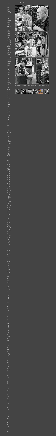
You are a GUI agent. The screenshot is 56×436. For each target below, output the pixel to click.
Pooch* (7, 306)
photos (8, 3)
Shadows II (8, 259)
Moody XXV (8, 298)
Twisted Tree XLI (8, 188)
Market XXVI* (8, 211)
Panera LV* (8, 91)
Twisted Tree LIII (8, 177)
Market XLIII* (8, 78)
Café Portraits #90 (9, 52)
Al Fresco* (8, 251)
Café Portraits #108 (9, 31)
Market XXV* (8, 213)
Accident (8, 366)
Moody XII (8, 326)
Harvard (7, 411)
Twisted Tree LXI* (8, 171)
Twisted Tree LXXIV (9, 148)
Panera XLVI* (8, 98)
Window (8, 270)
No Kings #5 (8, 37)
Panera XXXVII (8, 106)
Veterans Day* (8, 245)
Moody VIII (8, 331)
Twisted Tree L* (8, 179)
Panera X (8, 130)
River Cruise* (8, 149)
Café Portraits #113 (9, 27)
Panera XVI (8, 122)
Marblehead (8, 410)
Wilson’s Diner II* (9, 269)
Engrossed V (8, 216)
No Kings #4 (8, 45)
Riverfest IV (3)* (8, 260)
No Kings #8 (8, 18)
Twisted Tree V (8, 271)
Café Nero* (8, 200)
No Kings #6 (8, 32)
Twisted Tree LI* (8, 178)
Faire (7, 359)
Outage (7, 383)
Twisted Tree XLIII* (9, 187)
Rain (7, 351)
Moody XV (8, 322)
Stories (8, 7)
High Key (8, 257)
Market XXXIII (8, 147)
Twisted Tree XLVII (8, 183)
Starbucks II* (8, 126)
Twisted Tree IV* (8, 272)
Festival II (8, 365)
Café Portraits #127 (9, 16)
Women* (8, 292)
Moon (7, 380)
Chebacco (8, 422)
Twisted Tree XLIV (8, 186)
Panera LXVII (8, 73)
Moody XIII (8, 325)
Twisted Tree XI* (8, 237)
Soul (7, 350)
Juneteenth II (8, 88)
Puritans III (8, 371)
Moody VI (8, 339)
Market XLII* (8, 80)
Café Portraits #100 (9, 38)
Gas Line (8, 276)
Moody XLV (8, 239)
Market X (8, 332)
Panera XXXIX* (8, 104)
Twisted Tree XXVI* (9, 207)
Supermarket (8, 345)
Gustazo (8, 323)
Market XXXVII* (8, 138)
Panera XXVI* (8, 114)
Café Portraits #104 (9, 34)
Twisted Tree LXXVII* (9, 141)
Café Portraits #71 (9, 66)
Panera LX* (8, 85)
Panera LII (8, 93)
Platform (7, 344)
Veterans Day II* (8, 133)
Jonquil (7, 375)
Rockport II (8, 252)
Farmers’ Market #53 (9, 41)
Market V (8, 414)
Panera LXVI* (8, 76)
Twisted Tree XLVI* (9, 185)
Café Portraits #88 (9, 53)
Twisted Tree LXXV (8, 143)
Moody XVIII (8, 318)
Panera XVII (8, 120)
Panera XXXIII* (8, 109)
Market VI (8, 413)
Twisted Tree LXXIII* (9, 150)
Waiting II (8, 275)
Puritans (7, 373)
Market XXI (8, 218)
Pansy (7, 399)
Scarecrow (8, 412)
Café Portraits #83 (9, 57)
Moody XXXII (8, 289)
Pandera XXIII (8, 116)
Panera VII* (8, 134)
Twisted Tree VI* (8, 266)
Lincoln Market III (8, 146)
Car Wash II (8, 302)
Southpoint (8, 362)
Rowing (7, 343)
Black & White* (8, 288)
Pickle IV (7, 290)
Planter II (8, 396)
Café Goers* (8, 140)
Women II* (8, 279)
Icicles (7, 382)
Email (7, 5)
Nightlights (8, 378)
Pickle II (7, 319)
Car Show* (8, 77)
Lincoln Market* (8, 151)
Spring (7, 424)
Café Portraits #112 (9, 28)
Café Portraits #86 (9, 55)
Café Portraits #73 (9, 65)
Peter (7, 429)
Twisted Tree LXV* (9, 165)
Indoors (7, 300)
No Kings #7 (8, 30)
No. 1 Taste (8, 101)
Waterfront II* (8, 144)
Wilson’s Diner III (8, 243)
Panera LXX (8, 67)
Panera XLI (8, 103)
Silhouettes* (8, 180)
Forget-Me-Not (8, 336)
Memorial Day (8, 46)
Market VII (8, 395)
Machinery (8, 386)
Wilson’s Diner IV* (9, 227)
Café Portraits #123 (9, 19)
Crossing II (8, 264)
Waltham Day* (8, 212)
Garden (7, 398)
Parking (7, 320)
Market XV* (8, 258)
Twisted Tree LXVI (8, 164)
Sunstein (7, 352)
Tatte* (7, 107)
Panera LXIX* (8, 69)
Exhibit (7, 384)
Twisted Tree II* (8, 273)
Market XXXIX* (8, 90)
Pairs (7, 285)
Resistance (8, 349)
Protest (7, 333)
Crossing (8, 286)
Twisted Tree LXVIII (9, 157)
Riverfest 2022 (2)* (9, 229)
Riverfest (7, 370)
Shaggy (7, 283)
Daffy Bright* (8, 238)
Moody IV (8, 403)
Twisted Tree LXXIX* (9, 137)
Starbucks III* (8, 125)
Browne (7, 367)
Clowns (7, 360)
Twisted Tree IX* (8, 250)
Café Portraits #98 (9, 43)
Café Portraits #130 (9, 14)
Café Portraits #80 (9, 59)
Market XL (8, 87)
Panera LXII (8, 84)
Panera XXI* (8, 117)
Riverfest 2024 (8, 89)
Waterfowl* (8, 294)
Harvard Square (8, 194)
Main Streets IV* (8, 199)
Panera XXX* (8, 111)
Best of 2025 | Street (9, 25)
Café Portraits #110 (9, 29)
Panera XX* (8, 118)
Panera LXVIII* (8, 70)
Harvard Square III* (9, 132)
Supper (7, 363)
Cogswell (8, 390)
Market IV (8, 415)
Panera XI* (8, 129)
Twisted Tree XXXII (9, 201)
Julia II (7, 254)
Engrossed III (8, 220)
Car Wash (8, 303)
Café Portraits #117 (9, 23)
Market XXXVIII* (8, 136)
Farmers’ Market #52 (9, 44)
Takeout (7, 334)
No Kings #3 (8, 49)
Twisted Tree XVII (8, 222)
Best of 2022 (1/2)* (9, 191)
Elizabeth (8, 416)
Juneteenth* (8, 160)
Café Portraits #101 (9, 36)
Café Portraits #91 (9, 51)
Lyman (7, 368)
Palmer (7, 408)
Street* (7, 315)
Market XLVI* (8, 74)
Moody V (8, 346)
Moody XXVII (8, 296)
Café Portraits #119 (9, 22)
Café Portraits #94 (9, 47)
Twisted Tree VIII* (8, 262)
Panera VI (8, 153)
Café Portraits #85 (9, 56)
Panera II (8, 182)
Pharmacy (8, 128)
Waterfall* (8, 301)
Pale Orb (8, 377)
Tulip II (7, 316)
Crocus (7, 376)
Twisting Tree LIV (8, 176)
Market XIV (8, 265)
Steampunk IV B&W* (9, 235)
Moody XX (8, 309)
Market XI (8, 330)
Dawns (7, 381)
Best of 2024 (8, 60)
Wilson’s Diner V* (9, 82)
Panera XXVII (8, 113)
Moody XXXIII (8, 281)
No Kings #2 (8, 50)
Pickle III (7, 293)
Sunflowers (8, 317)
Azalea (7, 402)
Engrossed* (8, 255)
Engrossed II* (8, 253)
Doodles (8, 417)
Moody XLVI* (8, 236)
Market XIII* (8, 267)
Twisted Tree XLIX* (9, 181)
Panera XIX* (8, 119)
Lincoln (7, 392)
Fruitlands (8, 409)
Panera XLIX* (8, 95)
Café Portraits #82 (9, 58)
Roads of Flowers (8, 192)
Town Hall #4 (8, 13)
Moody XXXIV (8, 280)
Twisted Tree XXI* (8, 214)
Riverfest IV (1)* (8, 261)
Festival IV (8, 162)
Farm (7, 430)
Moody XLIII (8, 242)
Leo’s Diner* (8, 121)
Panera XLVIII (8, 96)
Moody (7, 405)
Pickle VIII (8, 161)
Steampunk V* (8, 168)
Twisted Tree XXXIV (9, 197)
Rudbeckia (8, 256)
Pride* (7, 232)
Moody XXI (8, 308)
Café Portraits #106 (9, 33)
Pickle (7, 321)
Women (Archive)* (9, 244)
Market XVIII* (8, 223)
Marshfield (8, 388)
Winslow (8, 389)
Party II (7, 347)
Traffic (7, 374)
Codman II (8, 328)
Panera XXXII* (8, 110)
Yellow (7, 335)
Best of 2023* (8, 124)
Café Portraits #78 (9, 61)
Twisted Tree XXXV (9, 195)
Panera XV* (8, 123)
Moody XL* (8, 247)
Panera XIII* (8, 127)
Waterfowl (8, 372)
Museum (8, 428)
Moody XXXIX (8, 248)
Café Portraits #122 (9, 20)
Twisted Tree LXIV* (9, 166)
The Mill (7, 387)
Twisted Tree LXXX (8, 135)
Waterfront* (8, 240)
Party (7, 361)
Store (7, 268)
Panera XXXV (8, 108)
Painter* (8, 287)
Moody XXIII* (8, 304)
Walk (7, 425)
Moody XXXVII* (8, 274)
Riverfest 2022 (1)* (9, 230)
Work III (7, 299)
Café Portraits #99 (9, 40)
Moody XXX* (8, 291)
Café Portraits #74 (9, 64)
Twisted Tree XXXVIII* (9, 190)
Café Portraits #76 (9, 62)
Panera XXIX (8, 112)
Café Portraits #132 (9, 12)
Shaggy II (8, 278)
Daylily (7, 419)
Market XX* (8, 219)
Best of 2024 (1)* (9, 83)
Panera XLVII (8, 97)
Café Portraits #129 (9, 15)
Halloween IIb (8, 354)
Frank (7, 312)
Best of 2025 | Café (9, 26)
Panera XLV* (8, 99)
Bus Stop (8, 432)
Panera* (8, 189)
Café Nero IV (8, 184)
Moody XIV (8, 324)
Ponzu (7, 193)
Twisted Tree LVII (8, 174)
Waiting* (8, 284)
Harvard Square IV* (9, 131)
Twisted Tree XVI (8, 225)
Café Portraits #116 (9, 24)
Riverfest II (8, 393)
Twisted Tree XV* (8, 226)
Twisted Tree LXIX (8, 155)
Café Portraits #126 (9, 17)
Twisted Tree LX (8, 172)
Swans (7, 379)
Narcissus (8, 340)
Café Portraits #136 (9, 9)
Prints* (7, 249)
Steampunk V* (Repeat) (9, 167)
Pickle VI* (8, 231)
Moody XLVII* (8, 228)
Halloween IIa (8, 355)
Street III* (8, 305)
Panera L (8, 94)
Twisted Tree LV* (8, 175)
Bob (7, 313)
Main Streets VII (8, 156)
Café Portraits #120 (9, 21)
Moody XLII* (8, 246)
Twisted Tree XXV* (9, 208)
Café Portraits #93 (9, 48)
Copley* (8, 159)
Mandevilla (8, 314)
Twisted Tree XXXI (8, 202)
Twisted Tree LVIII (8, 173)
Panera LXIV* (8, 79)
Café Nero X (8, 145)
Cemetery (8, 407)
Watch (7, 341)
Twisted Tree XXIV (8, 209)
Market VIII (8, 391)
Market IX (8, 364)
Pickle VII (8, 224)
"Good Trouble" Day (9, 42)
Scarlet (7, 357)
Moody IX (8, 329)
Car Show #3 (8, 39)
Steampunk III (8, 369)
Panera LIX (8, 86)
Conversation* (8, 241)
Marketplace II (8, 358)
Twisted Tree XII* (8, 234)
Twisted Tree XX (8, 215)
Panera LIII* (8, 92)
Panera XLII (8, 102)
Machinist (8, 394)
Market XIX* (8, 221)
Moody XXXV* (8, 277)
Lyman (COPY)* (8, 72)
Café (7, 427)
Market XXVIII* (8, 206)
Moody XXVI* (8, 297)
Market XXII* (8, 217)
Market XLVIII (8, 71)
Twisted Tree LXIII (8, 169)
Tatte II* (7, 100)
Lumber (7, 337)
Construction (8, 311)
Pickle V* (8, 233)
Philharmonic (8, 353)
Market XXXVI (8, 139)
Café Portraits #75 (9, 63)
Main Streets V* (8, 198)
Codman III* (8, 295)
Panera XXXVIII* (8, 105)
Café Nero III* (8, 196)
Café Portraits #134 (9, 10)
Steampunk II (8, 400)
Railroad (8, 342)
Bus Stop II (8, 263)
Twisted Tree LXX (8, 154)
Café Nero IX (8, 152)
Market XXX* (8, 203)
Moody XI (8, 327)
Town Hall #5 (8, 11)
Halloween (8, 385)
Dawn (7, 433)
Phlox (7, 397)
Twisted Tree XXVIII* (9, 205)
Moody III (8, 404)
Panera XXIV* (8, 115)
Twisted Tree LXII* (8, 170)
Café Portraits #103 (9, 35)
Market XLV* (8, 75)
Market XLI (8, 81)
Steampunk (8, 423)
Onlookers (8, 421)
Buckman (8, 348)
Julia (7, 307)
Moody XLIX (8, 142)
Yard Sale (8, 418)
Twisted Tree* (8, 282)
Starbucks (8, 158)
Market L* (8, 68)
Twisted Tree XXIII (8, 210)
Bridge (7, 338)
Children (8, 431)
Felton (7, 406)
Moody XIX (8, 310)
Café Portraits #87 (9, 54)
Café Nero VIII (8, 163)
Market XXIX (8, 204)
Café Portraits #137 (9, 8)
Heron (7, 356)
